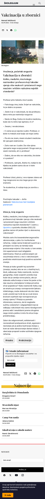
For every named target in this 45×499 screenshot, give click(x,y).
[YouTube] (16, 477)
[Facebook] (4, 477)
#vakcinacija (25, 340)
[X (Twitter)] (10, 477)
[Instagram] (23, 477)
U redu (8, 495)
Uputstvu (7, 227)
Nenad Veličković (8, 20)
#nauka (9, 340)
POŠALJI (22, 470)
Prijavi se (10, 365)
